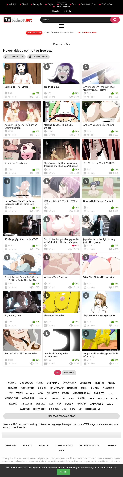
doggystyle (93, 409)
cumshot (85, 382)
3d (80, 409)
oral (72, 409)
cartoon (25, 409)
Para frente (68, 372)
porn (65, 393)
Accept (63, 472)
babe (110, 403)
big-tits (102, 398)
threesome (26, 404)
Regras (112, 445)
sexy (40, 393)
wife (71, 398)
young (39, 383)
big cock (54, 409)
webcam (40, 403)
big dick (41, 388)
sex (59, 403)
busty (114, 398)
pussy (69, 403)
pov (10, 393)
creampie (53, 382)
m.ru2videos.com (87, 32)
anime (111, 382)
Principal (10, 445)
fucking (11, 383)
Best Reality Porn (88, 4)
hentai (99, 382)
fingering (108, 388)
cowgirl (43, 398)
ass (51, 404)
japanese (96, 403)
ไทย (74, 4)
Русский (63, 4)
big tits (99, 393)
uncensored (69, 383)
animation (58, 398)
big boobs (26, 382)
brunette (53, 393)
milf (84, 388)
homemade (57, 388)
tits (111, 393)
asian (81, 398)
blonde (30, 393)
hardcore (11, 398)
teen (19, 393)
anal (91, 398)
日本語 (25, 4)
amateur (28, 398)
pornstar (27, 388)
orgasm (12, 388)
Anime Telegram (62, 7)
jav (64, 409)
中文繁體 (12, 4)
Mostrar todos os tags (61, 416)
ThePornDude (107, 4)
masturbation (81, 393)
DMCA (61, 450)
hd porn (81, 403)
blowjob (39, 409)
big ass (94, 388)
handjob (72, 388)
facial (13, 403)
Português (37, 4)
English (51, 4)
